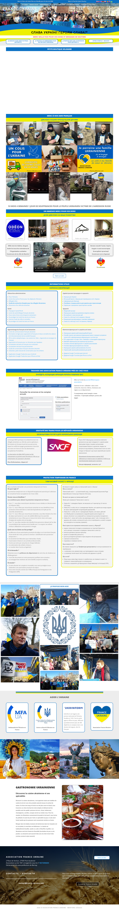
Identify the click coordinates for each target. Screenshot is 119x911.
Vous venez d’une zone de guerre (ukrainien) (22, 315)
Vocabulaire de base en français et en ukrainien (23, 344)
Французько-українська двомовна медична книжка (79, 313)
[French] (101, 1)
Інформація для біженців (71, 301)
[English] (99, 1)
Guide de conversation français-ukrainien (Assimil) (24, 348)
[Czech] (97, 1)
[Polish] (105, 1)
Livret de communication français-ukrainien (22, 332)
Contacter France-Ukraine (87, 884)
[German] (103, 1)
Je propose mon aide (57, 4)
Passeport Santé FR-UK (16, 311)
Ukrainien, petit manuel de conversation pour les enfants (26, 351)
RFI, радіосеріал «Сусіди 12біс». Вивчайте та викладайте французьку (84, 339)
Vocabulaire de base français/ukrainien (21, 346)
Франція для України (70, 297)
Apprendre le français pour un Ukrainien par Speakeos (25, 342)
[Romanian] (107, 1)
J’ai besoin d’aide (73, 4)
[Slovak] (109, 1)
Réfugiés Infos (13, 301)
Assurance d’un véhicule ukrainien (19, 305)
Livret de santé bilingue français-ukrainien (21, 313)
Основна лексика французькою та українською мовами (80, 343)
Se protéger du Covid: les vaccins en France (22, 317)
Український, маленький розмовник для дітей (77, 350)
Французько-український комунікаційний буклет (78, 333)
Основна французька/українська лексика (76, 346)
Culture (92, 4)
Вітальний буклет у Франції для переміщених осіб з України (81, 299)
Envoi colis (34, 4)
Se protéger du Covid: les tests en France (21, 321)
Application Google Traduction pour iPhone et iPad (24, 356)
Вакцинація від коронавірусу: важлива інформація (79, 319)
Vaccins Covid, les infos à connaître (19, 319)
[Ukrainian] (111, 1)
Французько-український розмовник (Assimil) (77, 348)
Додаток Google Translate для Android (76, 353)
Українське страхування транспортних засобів (78, 305)
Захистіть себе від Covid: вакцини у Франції (77, 317)
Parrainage (44, 4)
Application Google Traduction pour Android (22, 354)
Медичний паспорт (69, 311)
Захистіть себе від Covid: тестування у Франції (78, 321)
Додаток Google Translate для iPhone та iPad (77, 355)
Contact (84, 4)
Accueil (25, 4)
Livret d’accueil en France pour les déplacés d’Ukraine (25, 299)
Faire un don (108, 18)
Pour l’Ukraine (13, 297)
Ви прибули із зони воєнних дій (73, 315)
